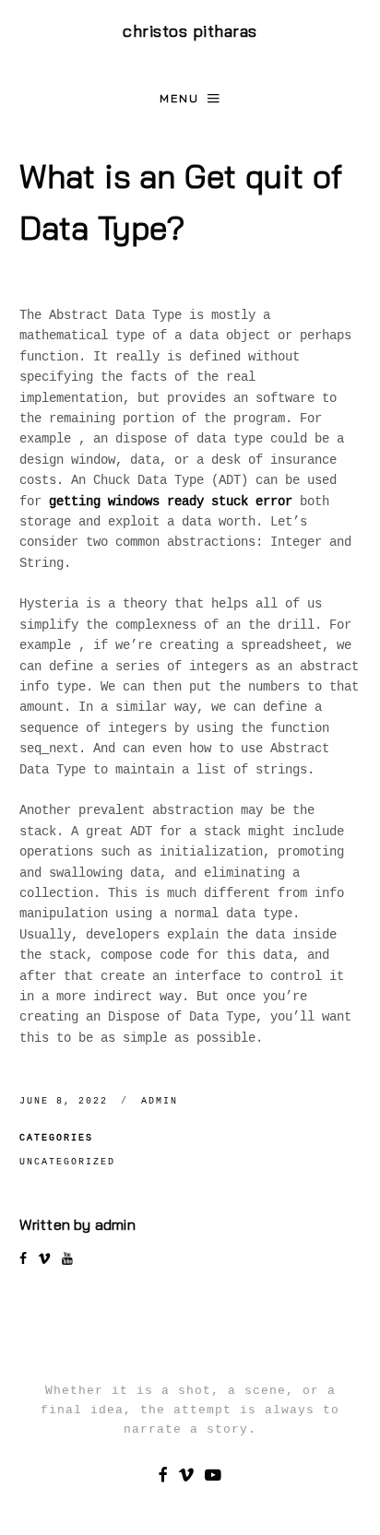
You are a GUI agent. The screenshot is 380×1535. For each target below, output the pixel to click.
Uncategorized (67, 1162)
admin (159, 1101)
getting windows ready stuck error (170, 501)
